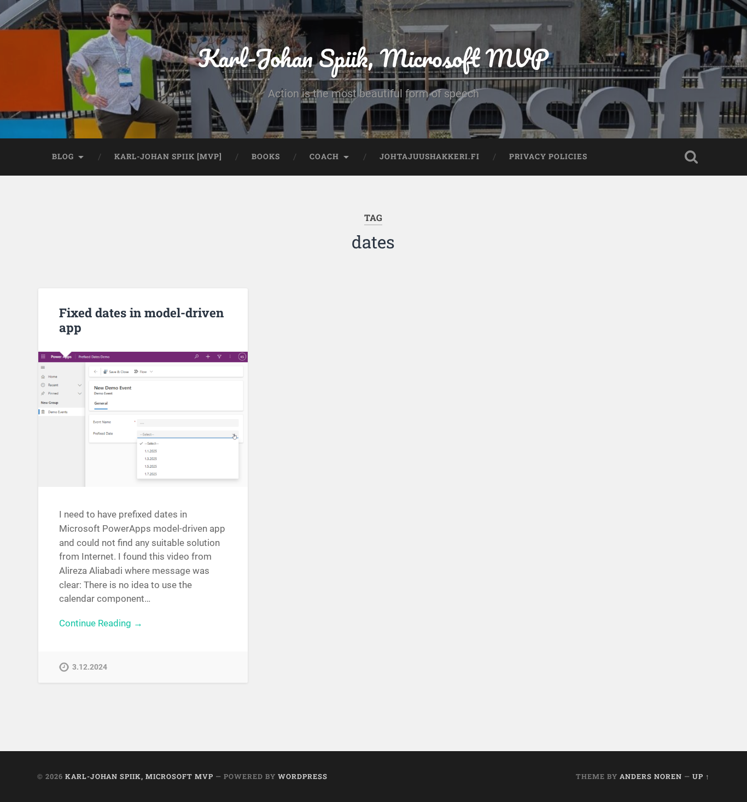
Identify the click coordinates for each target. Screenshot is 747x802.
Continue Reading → (101, 623)
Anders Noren (651, 776)
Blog (63, 156)
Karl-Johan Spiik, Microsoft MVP (373, 57)
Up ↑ (701, 776)
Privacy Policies (548, 156)
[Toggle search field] (691, 157)
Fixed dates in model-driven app (141, 319)
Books (266, 156)
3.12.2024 (89, 667)
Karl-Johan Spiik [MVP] (168, 156)
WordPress (303, 776)
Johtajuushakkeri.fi (430, 156)
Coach (324, 156)
